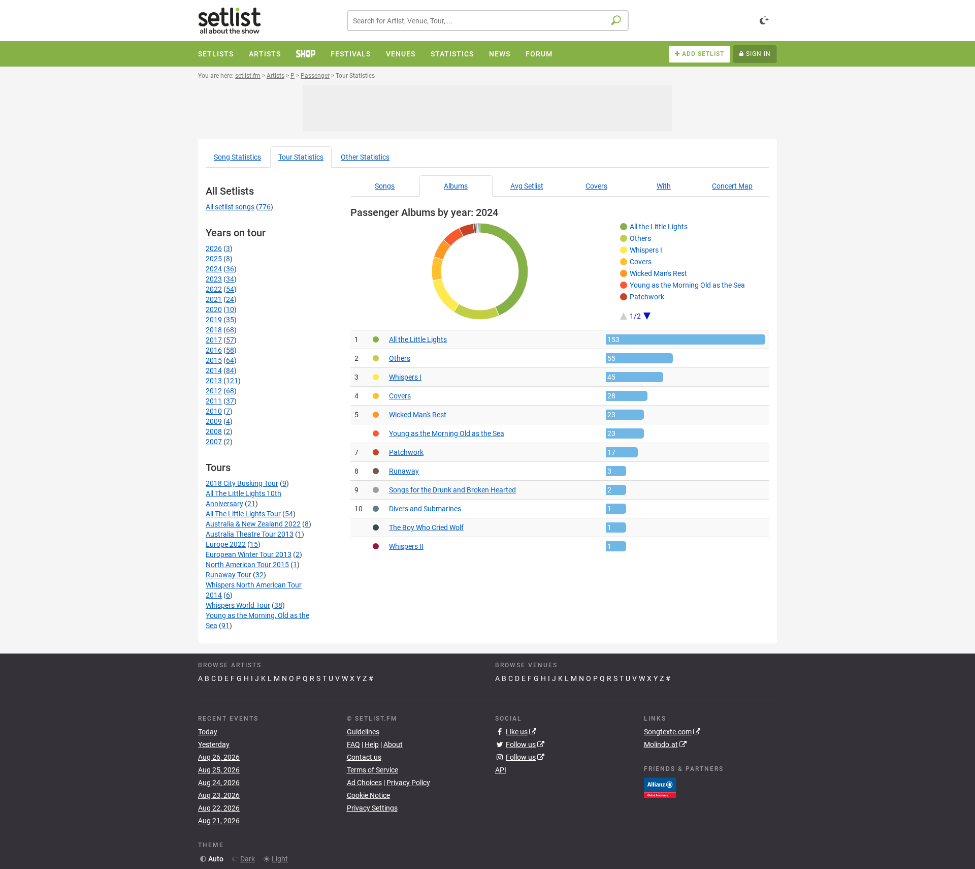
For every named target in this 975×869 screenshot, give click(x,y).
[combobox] (488, 20)
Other (365, 157)
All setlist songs (230, 207)
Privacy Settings (372, 808)
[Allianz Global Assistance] (660, 787)
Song (237, 157)
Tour (300, 157)
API (500, 770)
